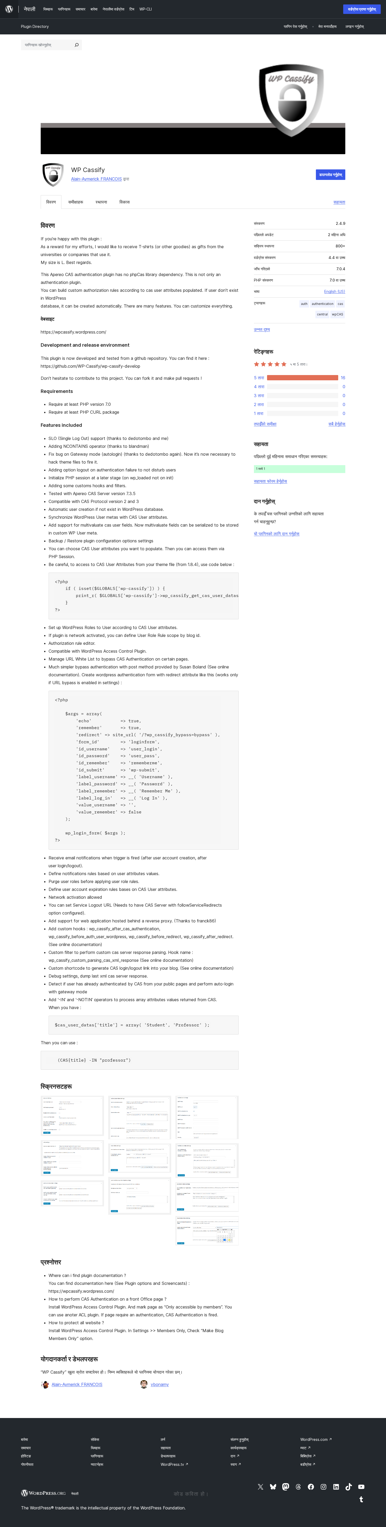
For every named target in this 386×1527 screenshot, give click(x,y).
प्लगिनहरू (97, 1456)
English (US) (334, 291)
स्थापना (101, 202)
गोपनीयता (27, 1464)
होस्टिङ (26, 1456)
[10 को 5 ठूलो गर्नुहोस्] (164, 1150)
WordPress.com (316, 1439)
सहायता (339, 202)
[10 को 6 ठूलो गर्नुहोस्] (164, 1184)
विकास (124, 202)
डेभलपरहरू (168, 1456)
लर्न (163, 1439)
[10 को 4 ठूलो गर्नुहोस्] (164, 1102)
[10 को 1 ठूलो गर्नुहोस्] (97, 1102)
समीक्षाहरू (75, 202)
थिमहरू (95, 1448)
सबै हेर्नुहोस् (336, 424)
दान (235, 1456)
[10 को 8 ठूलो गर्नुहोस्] (231, 1150)
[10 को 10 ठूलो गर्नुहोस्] (231, 1223)
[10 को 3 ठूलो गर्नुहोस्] (97, 1187)
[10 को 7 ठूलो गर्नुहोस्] (231, 1102)
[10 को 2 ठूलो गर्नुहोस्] (97, 1147)
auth (304, 304)
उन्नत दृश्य (262, 329)
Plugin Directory (35, 26)
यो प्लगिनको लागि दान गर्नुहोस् (276, 533)
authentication (322, 304)
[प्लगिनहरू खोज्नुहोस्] (76, 45)
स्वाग (236, 1464)
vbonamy (160, 1384)
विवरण (51, 202)
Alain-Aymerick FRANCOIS (96, 178)
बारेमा (24, 1439)
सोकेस (95, 1439)
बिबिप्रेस (308, 1456)
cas (340, 304)
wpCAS (337, 314)
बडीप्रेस (308, 1464)
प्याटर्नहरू (97, 1464)
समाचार (26, 1448)
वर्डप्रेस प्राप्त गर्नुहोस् (362, 9)
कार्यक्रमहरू (239, 1448)
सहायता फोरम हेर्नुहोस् (270, 481)
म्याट (305, 1448)
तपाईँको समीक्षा (265, 424)
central (322, 314)
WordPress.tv (175, 1464)
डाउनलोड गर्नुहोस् (330, 174)
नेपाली (75, 1494)
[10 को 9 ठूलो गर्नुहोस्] (231, 1189)
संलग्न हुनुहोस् (239, 1439)
